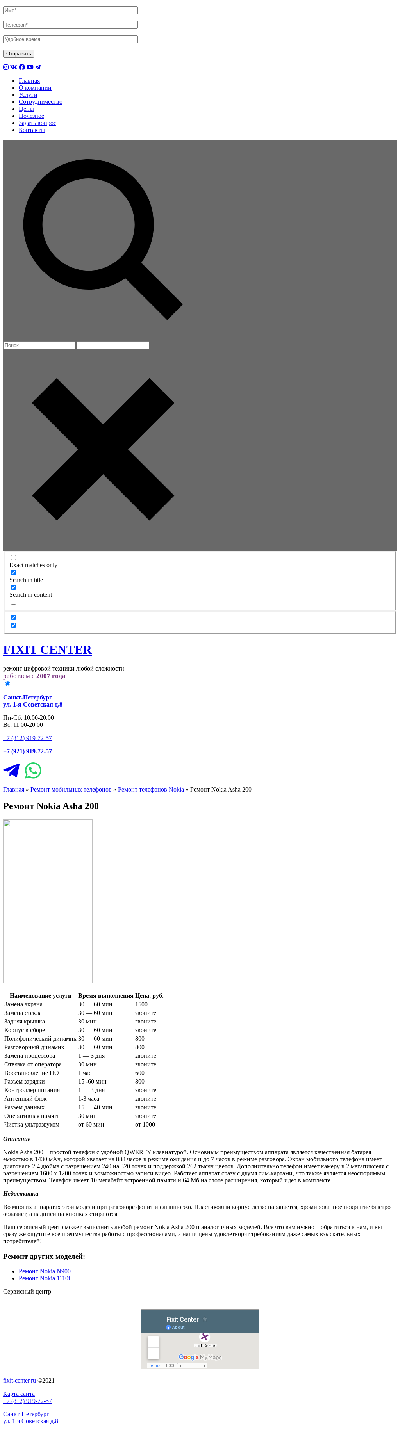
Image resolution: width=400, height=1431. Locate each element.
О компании (35, 87)
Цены (26, 108)
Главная (29, 80)
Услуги (28, 94)
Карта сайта (19, 1393)
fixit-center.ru (19, 1380)
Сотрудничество (40, 101)
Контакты (32, 129)
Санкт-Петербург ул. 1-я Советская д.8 (30, 1417)
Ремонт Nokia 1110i (44, 1278)
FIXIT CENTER (47, 650)
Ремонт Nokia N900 (45, 1271)
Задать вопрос (37, 122)
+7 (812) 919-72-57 (27, 738)
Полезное (31, 115)
